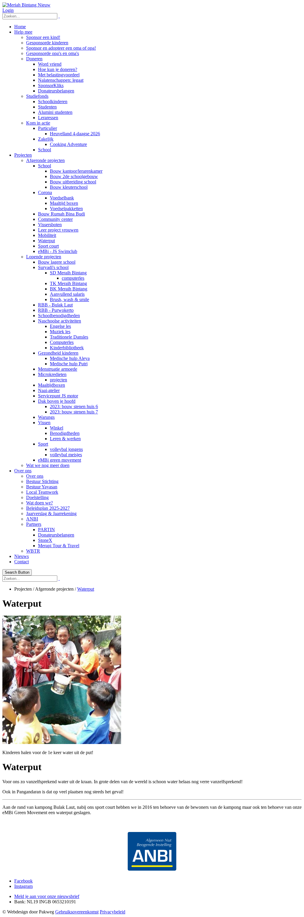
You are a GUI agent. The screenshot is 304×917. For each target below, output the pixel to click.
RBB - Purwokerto (56, 310)
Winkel (56, 427)
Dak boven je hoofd (56, 401)
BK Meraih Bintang (68, 288)
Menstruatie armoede (57, 369)
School (44, 149)
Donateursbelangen (56, 90)
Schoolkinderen (52, 101)
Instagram (23, 886)
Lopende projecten (43, 256)
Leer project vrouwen (58, 229)
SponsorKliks (51, 85)
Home (20, 26)
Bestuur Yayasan (41, 486)
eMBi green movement (59, 460)
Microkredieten (52, 374)
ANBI (32, 518)
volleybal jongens (66, 449)
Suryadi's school (53, 267)
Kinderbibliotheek (67, 347)
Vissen (44, 422)
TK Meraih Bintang (68, 283)
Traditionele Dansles (69, 336)
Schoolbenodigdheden (59, 315)
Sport (43, 443)
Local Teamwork (42, 492)
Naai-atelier (49, 390)
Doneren (34, 58)
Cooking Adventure (68, 144)
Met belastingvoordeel (59, 74)
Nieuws (21, 556)
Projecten (23, 155)
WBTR (33, 550)
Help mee (23, 31)
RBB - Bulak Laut (55, 304)
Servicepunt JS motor (58, 395)
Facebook (23, 880)
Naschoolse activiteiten (59, 320)
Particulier (47, 128)
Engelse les (60, 326)
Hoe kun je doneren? (57, 69)
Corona (45, 192)
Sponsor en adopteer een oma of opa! (61, 48)
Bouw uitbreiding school (73, 181)
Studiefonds (37, 96)
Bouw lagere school (56, 262)
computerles (73, 278)
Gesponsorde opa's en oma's (52, 53)
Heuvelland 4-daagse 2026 (75, 133)
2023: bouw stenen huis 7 (74, 411)
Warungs (46, 417)
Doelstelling (37, 497)
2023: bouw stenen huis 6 (74, 406)
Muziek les (60, 331)
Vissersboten (50, 224)
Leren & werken (65, 438)
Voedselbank (62, 197)
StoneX (45, 540)
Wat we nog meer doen (47, 465)
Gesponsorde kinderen (47, 42)
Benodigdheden (65, 433)
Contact (21, 561)
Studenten (47, 106)
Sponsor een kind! (43, 37)
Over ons (22, 470)
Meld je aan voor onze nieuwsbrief (46, 896)
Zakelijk (45, 138)
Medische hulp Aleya (70, 358)
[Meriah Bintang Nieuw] (26, 4)
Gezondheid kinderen (58, 353)
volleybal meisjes (66, 454)
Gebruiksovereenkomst (77, 911)
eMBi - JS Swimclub (57, 251)
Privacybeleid (112, 911)
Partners (33, 524)
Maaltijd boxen (64, 203)
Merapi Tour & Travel (58, 545)
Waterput (46, 240)
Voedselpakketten (66, 208)
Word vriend (49, 64)
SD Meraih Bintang (68, 272)
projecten (58, 379)
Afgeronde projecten (45, 160)
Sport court (48, 245)
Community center (55, 219)
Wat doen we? (39, 502)
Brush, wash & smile (69, 299)
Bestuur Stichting (42, 481)
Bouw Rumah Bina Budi (61, 213)
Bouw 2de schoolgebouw (74, 176)
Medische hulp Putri (69, 363)
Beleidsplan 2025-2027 (48, 508)
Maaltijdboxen (51, 385)
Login (8, 10)
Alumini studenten (55, 112)
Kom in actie (38, 122)
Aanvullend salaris (67, 294)
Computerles (62, 342)
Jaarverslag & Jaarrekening (51, 513)
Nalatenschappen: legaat (60, 80)
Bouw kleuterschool (69, 187)
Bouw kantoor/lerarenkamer (76, 171)
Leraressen (48, 117)
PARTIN (46, 529)
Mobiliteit (47, 235)
